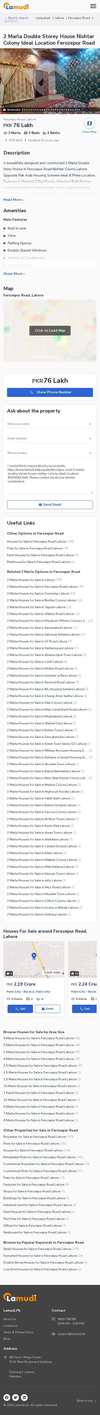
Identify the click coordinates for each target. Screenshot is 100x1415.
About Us (9, 1319)
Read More (12, 199)
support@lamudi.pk (71, 1334)
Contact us (10, 1326)
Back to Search (18, 18)
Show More (12, 273)
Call (22, 1009)
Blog (6, 1339)
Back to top (85, 1401)
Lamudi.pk (43, 18)
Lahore (59, 18)
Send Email (52, 504)
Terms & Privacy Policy (18, 1332)
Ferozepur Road (79, 18)
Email (49, 1009)
